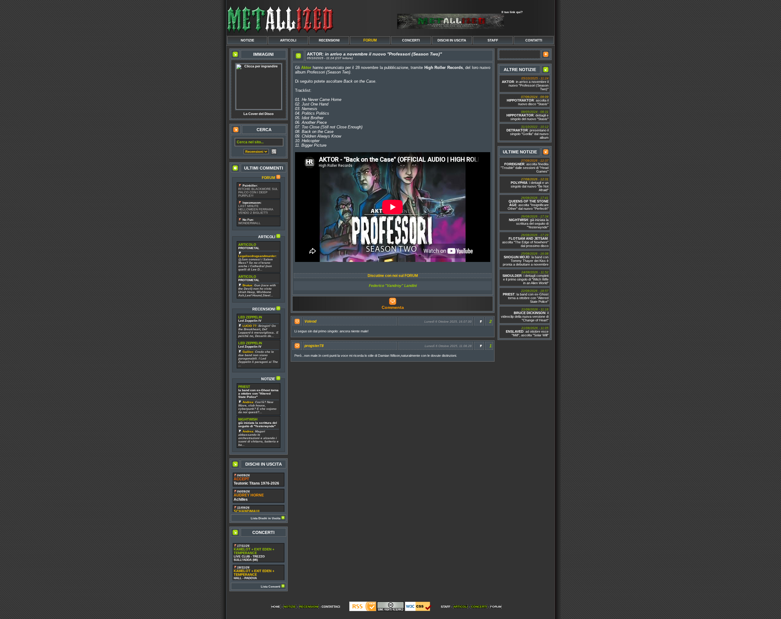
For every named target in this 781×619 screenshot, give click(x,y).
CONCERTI (411, 40)
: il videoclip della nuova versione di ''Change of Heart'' (525, 315)
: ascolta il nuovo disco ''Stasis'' (528, 100)
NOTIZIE (247, 40)
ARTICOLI (288, 40)
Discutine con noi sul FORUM (393, 276)
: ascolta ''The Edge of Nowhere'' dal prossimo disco (525, 240)
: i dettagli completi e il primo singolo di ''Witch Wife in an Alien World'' (525, 277)
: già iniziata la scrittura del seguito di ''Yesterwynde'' (529, 222)
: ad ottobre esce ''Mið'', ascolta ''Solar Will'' (527, 331)
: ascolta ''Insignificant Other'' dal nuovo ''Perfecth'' (528, 203)
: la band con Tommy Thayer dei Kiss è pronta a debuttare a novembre (526, 259)
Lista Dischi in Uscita (266, 518)
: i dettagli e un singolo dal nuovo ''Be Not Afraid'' (530, 184)
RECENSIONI (329, 40)
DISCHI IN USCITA (451, 40)
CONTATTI (533, 40)
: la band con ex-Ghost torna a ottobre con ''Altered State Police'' (526, 296)
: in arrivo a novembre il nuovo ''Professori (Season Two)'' (525, 84)
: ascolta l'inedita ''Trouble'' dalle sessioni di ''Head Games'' (525, 166)
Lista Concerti (271, 586)
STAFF (493, 40)
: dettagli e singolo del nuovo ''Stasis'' (527, 115)
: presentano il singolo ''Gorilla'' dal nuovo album (527, 132)
